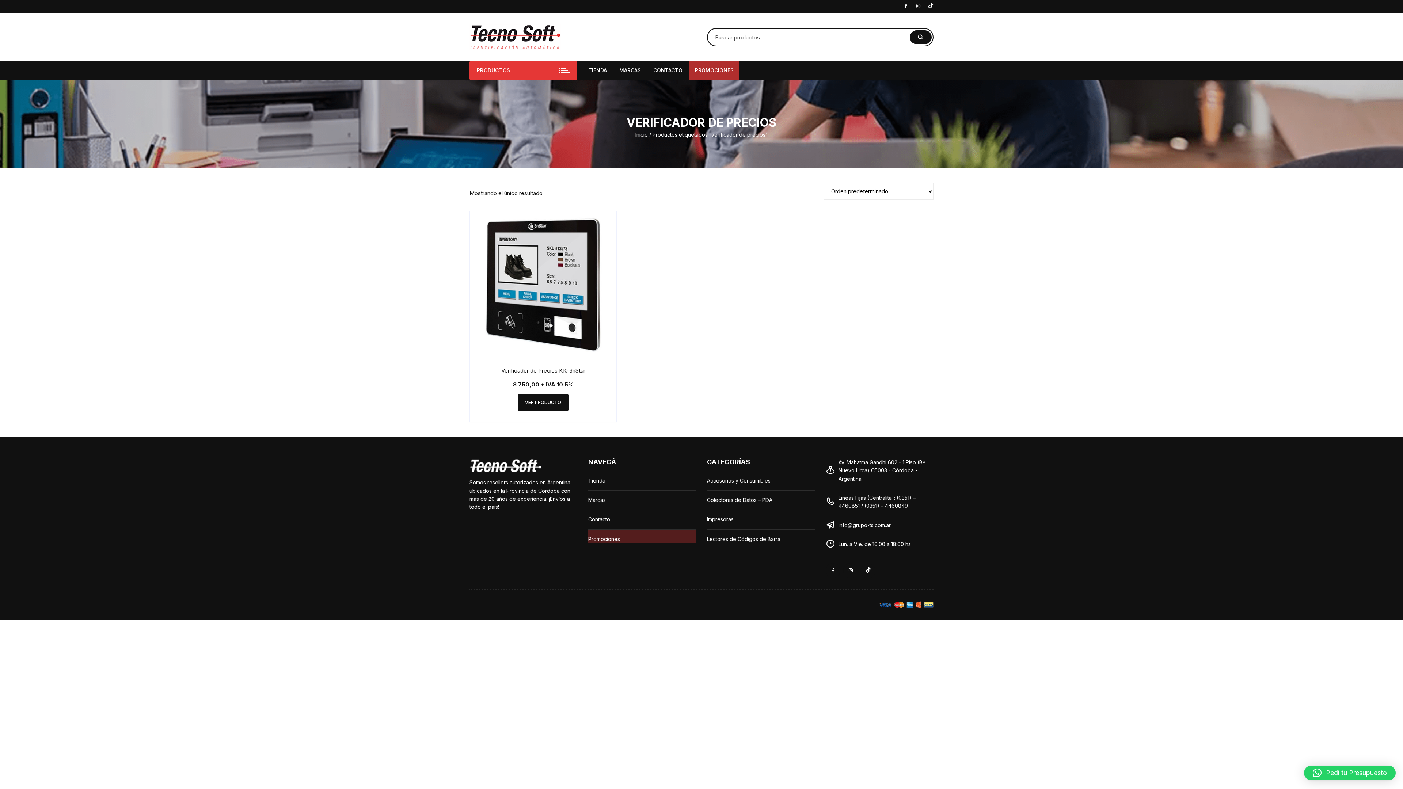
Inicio (641, 135)
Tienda (597, 70)
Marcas (630, 70)
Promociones (714, 70)
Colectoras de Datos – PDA (739, 500)
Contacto (668, 70)
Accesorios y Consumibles (739, 480)
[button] (1350, 773)
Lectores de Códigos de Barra (743, 539)
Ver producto (543, 402)
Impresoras (720, 519)
